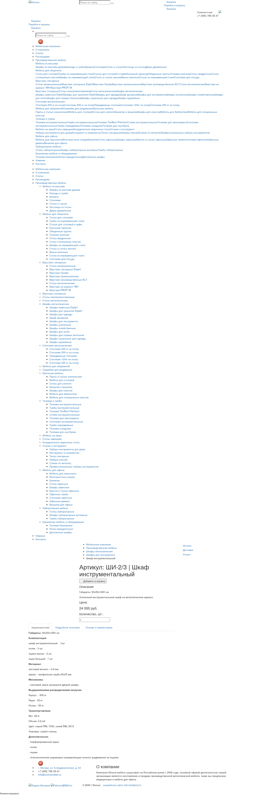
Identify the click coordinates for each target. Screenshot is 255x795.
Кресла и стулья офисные (151, 139)
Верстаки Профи (102, 84)
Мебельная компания (48, 46)
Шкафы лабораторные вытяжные (79, 150)
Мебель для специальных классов (68, 397)
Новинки (40, 160)
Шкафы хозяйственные (201, 94)
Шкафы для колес (59, 331)
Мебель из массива (47, 63)
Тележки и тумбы (45, 118)
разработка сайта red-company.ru (122, 785)
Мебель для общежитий (49, 108)
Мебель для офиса (46, 136)
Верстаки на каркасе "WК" (64, 286)
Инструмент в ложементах (86, 132)
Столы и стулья (114, 67)
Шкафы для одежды (107, 94)
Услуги (186, 554)
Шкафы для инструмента (152, 94)
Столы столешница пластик (65, 241)
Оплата (187, 545)
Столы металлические (192, 84)
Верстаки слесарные (47, 80)
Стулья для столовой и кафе (110, 73)
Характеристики (40, 627)
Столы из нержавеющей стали (157, 77)
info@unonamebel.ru (49, 774)
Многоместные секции (75, 139)
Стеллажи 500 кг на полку (79, 105)
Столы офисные (107, 139)
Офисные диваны (59, 501)
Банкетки (93, 139)
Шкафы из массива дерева (51, 67)
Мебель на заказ (45, 129)
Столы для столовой (47, 73)
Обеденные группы (159, 73)
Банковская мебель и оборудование (56, 153)
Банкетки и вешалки (126, 111)
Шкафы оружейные (129, 98)
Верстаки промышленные (127, 84)
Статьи (39, 53)
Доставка (188, 550)
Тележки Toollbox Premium (112, 122)
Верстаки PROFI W (61, 87)
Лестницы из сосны (134, 67)
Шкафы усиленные (177, 94)
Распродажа (43, 56)
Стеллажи (100, 67)
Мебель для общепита (48, 70)
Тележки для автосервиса (172, 122)
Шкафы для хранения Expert (80, 94)
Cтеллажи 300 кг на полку (165, 105)
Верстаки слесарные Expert (77, 84)
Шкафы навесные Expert (50, 94)
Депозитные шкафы (93, 156)
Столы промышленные (49, 84)
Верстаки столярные (47, 91)
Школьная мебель (103, 108)
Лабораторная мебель (48, 146)
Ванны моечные (130, 77)
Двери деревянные (156, 67)
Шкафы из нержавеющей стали (77, 77)
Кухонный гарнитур (137, 73)
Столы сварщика (64, 129)
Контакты (41, 163)
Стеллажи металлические (50, 101)
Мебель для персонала (49, 139)
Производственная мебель (51, 60)
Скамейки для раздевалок (78, 108)
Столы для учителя (104, 111)
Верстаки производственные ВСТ (161, 84)
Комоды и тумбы (75, 67)
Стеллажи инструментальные (66, 421)
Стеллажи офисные (196, 139)
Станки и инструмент (123, 129)
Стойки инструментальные (142, 122)
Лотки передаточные (70, 156)
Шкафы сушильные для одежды (99, 98)
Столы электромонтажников (75, 91)
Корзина (171, 1)
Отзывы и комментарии (99, 627)
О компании (42, 49)
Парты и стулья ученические (52, 111)
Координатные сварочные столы (92, 129)
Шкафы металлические (129, 91)
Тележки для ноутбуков (116, 125)
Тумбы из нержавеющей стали (76, 73)
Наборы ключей (130, 132)
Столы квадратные (200, 73)
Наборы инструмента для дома (53, 132)
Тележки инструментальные (51, 122)
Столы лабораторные (48, 150)
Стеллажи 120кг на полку (136, 105)
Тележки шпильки (180, 73)
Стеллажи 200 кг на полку (50, 105)
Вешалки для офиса (55, 143)
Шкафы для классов (148, 111)
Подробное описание (67, 627)
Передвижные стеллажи (108, 105)
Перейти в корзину (174, 5)
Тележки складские (92, 125)
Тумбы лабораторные (110, 150)
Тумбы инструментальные (82, 122)
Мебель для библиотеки (174, 111)
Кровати (89, 67)
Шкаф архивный (128, 94)
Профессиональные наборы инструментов (185, 132)
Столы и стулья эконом (108, 77)
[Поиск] (112, 3)
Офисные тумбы (175, 139)
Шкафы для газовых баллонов (64, 98)
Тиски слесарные (111, 132)
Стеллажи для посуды (186, 77)
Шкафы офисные (126, 139)
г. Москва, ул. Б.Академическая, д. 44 (59, 767)
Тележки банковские (47, 156)
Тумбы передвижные (69, 125)
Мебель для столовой (80, 111)
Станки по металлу (150, 132)
